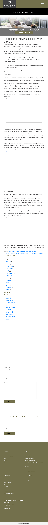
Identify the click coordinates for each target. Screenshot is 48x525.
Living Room (28, 251)
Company (6, 422)
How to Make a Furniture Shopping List (10, 302)
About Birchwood (10, 258)
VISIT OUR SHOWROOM (27, 12)
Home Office (9, 275)
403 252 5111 (7, 506)
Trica (5, 458)
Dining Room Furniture (30, 460)
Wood (7, 289)
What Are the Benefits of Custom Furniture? (10, 307)
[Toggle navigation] (43, 4)
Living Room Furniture (30, 471)
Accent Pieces (28, 456)
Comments (6, 380)
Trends (7, 285)
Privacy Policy (7, 489)
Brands (9, 251)
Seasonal (8, 282)
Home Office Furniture (30, 469)
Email (7, 371)
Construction (9, 268)
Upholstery (34, 251)
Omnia (5, 460)
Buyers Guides (9, 266)
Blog (5, 484)
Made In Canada (7, 482)
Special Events (9, 284)
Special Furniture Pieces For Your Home (34, 462)
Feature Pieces (15, 251)
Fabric (7, 272)
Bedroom (8, 263)
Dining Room (9, 270)
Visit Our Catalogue (24, 32)
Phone (5, 376)
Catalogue (27, 480)
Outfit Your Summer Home (37, 253)
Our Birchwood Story (8, 456)
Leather (8, 278)
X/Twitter (6, 357)
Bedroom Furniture (29, 458)
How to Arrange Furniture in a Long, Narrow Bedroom (10, 312)
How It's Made (22, 251)
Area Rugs (8, 261)
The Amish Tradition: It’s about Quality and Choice (16, 253)
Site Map (6, 486)
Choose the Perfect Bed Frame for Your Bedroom (10, 318)
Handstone (6, 465)
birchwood (35, 44)
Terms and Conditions (9, 491)
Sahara (5, 462)
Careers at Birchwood (9, 493)
